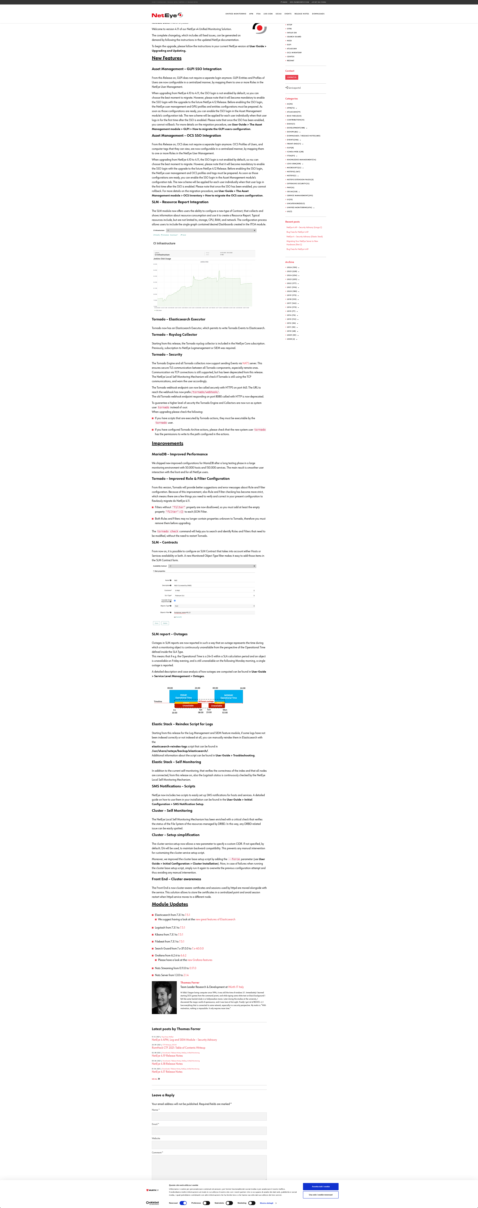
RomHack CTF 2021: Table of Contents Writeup (178, 1047)
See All (154, 1079)
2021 (292, 287)
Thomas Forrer (189, 982)
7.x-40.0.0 (198, 948)
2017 (292, 303)
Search (284, 2)
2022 (292, 283)
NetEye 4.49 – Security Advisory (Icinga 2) (304, 227)
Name (156, 1110)
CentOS (290, 57)
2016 (292, 307)
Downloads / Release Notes (168, 2)
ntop (289, 25)
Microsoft (294, 168)
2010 (291, 331)
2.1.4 (186, 975)
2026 (292, 267)
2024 (292, 275)
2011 (291, 327)
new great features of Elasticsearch (215, 919)
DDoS (291, 124)
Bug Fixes (165, 1037)
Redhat (290, 60)
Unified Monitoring (236, 14)
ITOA (258, 14)
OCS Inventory (294, 53)
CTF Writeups (166, 1045)
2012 (291, 323)
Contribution (295, 120)
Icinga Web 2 (295, 152)
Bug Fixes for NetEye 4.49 (297, 232)
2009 (291, 335)
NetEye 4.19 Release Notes (167, 1055)
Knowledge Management (301, 160)
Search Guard (294, 37)
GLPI (289, 45)
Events (288, 14)
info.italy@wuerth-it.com (299, 2)
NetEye (171, 1037)
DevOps (292, 132)
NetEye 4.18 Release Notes (167, 1063)
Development (296, 128)
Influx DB (292, 33)
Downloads (318, 14)
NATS (245, 363)
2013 (291, 319)
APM (251, 14)
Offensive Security (298, 183)
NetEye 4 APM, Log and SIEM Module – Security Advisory (184, 1039)
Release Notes (302, 14)
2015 (291, 311)
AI (290, 104)
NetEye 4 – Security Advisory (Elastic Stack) (305, 237)
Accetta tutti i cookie (321, 1186)
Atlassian (292, 49)
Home (154, 2)
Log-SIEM (268, 14)
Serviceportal (294, 88)
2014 (291, 315)
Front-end (294, 144)
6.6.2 (183, 955)
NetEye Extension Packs (300, 180)
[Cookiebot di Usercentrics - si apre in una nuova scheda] (152, 1203)
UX (289, 211)
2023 (292, 279)
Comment (157, 1152)
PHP (290, 187)
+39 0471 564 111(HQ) (319, 2)
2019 (292, 295)
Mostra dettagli (266, 1203)
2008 (291, 339)
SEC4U (279, 14)
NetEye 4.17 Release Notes (167, 1071)
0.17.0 (192, 968)
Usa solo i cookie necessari (321, 1195)
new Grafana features (199, 960)
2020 (292, 291)
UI (290, 199)
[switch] (206, 1203)
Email (155, 1124)
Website (156, 1138)
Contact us (291, 77)
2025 (292, 271)
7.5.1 (187, 914)
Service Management (300, 195)
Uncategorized (296, 203)
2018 (292, 299)
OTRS (289, 29)
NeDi (289, 41)
